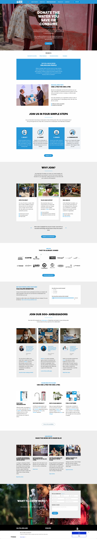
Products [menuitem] (60, 1)
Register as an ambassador (48, 236)
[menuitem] (28, 2)
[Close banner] (88, 532)
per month (55, 292)
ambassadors (44, 320)
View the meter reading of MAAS (26, 372)
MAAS (25, 361)
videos (47, 209)
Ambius (57, 409)
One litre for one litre (32, 55)
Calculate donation (54, 55)
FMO (30, 409)
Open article (52, 473)
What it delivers (43, 55)
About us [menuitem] (42, 1)
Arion (64, 360)
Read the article (19, 476)
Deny (79, 535)
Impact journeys (67, 216)
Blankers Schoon (73, 409)
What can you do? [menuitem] (51, 2)
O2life (39, 407)
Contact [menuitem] (67, 1)
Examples (65, 55)
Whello (42, 358)
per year (54, 289)
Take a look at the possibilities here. (29, 299)
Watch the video (66, 372)
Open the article (69, 469)
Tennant (34, 412)
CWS (41, 410)
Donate (77, 1)
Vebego (51, 413)
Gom (61, 412)
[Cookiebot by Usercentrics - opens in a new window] (13, 537)
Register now (48, 155)
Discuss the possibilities (48, 424)
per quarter (55, 291)
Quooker (36, 409)
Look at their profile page (46, 371)
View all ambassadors (48, 275)
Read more (35, 469)
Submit (55, 513)
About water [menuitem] (34, 1)
